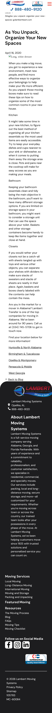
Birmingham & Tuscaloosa (24, 354)
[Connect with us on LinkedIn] (26, 647)
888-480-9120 (21, 409)
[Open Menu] (49, 4)
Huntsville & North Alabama (25, 347)
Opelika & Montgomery (22, 360)
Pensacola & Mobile (20, 366)
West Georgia (17, 373)
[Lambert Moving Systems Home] (15, 3)
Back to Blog (15, 379)
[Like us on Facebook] (8, 647)
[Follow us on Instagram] (17, 647)
